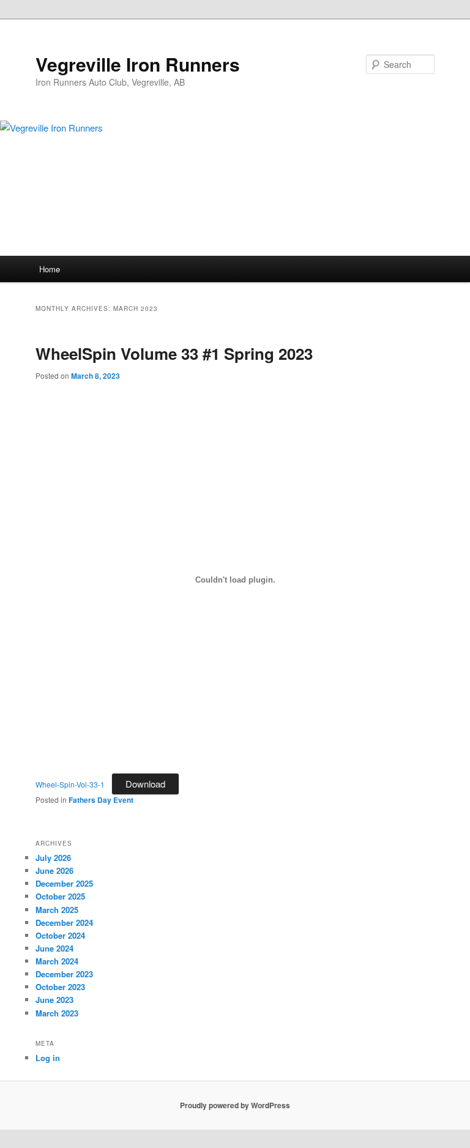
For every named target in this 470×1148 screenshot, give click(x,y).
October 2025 (60, 896)
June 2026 (54, 870)
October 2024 (60, 935)
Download (145, 783)
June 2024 (54, 948)
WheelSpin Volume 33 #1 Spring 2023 (174, 353)
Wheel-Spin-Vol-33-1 (70, 784)
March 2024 (56, 961)
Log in (47, 1058)
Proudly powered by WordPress (235, 1105)
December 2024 (64, 922)
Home (49, 269)
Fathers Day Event (101, 799)
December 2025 (64, 883)
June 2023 (54, 999)
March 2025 (56, 909)
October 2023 (60, 987)
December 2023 (64, 974)
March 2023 (56, 1013)
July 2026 (53, 857)
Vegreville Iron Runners (137, 64)
